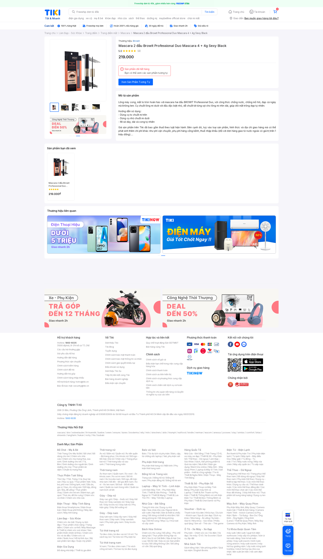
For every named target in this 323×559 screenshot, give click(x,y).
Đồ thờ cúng (153, 521)
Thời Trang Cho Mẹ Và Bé (69, 453)
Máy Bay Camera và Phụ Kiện (245, 522)
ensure (116, 432)
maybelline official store (172, 18)
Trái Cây (61, 479)
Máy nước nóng (245, 461)
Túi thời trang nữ (109, 530)
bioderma (134, 432)
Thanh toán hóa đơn (194, 512)
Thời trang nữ (107, 449)
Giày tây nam (120, 516)
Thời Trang (210, 453)
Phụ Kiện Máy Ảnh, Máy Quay (241, 507)
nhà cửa (122, 18)
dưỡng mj (152, 18)
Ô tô (201, 535)
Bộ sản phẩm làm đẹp (75, 539)
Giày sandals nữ (116, 502)
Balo (144, 453)
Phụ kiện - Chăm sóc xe (196, 533)
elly (142, 432)
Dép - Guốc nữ (121, 499)
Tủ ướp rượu (257, 464)
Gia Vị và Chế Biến (156, 538)
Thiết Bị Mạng (158, 495)
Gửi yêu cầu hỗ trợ (66, 353)
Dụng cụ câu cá (240, 484)
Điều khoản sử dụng (114, 367)
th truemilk (91, 432)
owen (109, 432)
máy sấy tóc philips (247, 535)
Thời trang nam (108, 470)
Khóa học (209, 512)
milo (148, 432)
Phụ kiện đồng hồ (156, 480)
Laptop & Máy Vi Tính (207, 469)
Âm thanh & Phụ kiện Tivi (239, 453)
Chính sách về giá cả (156, 359)
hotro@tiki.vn (82, 382)
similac (241, 432)
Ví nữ (130, 534)
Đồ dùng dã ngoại (246, 476)
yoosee (226, 432)
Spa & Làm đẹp (205, 515)
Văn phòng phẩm (209, 547)
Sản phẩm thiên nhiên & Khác (74, 531)
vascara (61, 432)
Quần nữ (120, 453)
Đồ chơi (87, 453)
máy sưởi (231, 533)
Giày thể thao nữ (251, 492)
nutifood (182, 432)
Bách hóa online (199, 467)
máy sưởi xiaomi (249, 543)
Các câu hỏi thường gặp (68, 349)
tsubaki (100, 435)
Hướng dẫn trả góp (66, 373)
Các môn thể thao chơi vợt (246, 488)
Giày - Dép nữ (108, 495)
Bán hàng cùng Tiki (155, 347)
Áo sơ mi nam (118, 476)
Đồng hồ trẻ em (173, 480)
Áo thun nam (106, 473)
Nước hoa (68, 538)
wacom (208, 432)
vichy (88, 435)
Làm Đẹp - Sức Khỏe (69, 518)
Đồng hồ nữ (158, 477)
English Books (201, 550)
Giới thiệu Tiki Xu (113, 371)
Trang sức (147, 477)
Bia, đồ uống (68, 490)
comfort (250, 432)
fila (93, 435)
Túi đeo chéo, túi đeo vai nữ (113, 534)
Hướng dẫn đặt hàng (67, 357)
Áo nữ (102, 453)
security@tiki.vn (81, 386)
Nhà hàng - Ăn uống (200, 518)
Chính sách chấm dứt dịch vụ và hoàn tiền (164, 386)
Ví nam (103, 546)
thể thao (140, 18)
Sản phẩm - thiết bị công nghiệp (203, 471)
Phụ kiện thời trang (153, 462)
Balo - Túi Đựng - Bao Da (245, 515)
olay (234, 432)
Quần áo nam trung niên (117, 487)
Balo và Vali (149, 449)
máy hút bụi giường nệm (244, 545)
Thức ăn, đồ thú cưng (73, 495)
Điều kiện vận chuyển (115, 383)
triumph (172, 432)
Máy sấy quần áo (241, 464)
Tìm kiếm (209, 11)
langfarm (71, 435)
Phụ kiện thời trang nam (160, 467)
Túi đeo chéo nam (116, 546)
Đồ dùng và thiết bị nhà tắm (162, 515)
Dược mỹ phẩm (84, 541)
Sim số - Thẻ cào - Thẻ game (209, 523)
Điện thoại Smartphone (68, 507)
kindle (191, 432)
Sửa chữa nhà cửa (156, 510)
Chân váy (120, 459)
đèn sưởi (241, 533)
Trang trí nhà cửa (150, 507)
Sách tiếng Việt (191, 547)
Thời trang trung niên (115, 464)
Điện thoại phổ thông (73, 510)
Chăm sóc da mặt (65, 522)
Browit (136, 40)
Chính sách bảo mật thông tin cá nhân (123, 359)
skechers (156, 432)
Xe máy (193, 535)
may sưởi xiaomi (242, 541)
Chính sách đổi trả (65, 369)
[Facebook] (230, 344)
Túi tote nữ (117, 537)
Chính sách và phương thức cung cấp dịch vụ (164, 379)
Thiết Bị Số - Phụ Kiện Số (198, 483)
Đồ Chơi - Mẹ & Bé (67, 449)
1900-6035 (71, 343)
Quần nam (118, 473)
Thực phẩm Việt (82, 482)
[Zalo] (244, 344)
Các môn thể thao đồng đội (246, 487)
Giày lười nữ (124, 504)
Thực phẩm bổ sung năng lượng (246, 493)
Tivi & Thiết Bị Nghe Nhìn (201, 473)
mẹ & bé (98, 18)
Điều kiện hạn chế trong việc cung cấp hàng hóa (164, 365)
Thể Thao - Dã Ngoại (239, 470)
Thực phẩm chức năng (73, 525)
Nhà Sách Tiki (192, 544)
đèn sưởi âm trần (241, 551)
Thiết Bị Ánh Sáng (245, 510)
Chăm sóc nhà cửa (75, 498)
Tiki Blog (109, 347)
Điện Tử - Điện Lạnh (238, 449)
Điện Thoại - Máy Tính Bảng (73, 503)
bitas (258, 432)
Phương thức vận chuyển (69, 361)
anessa (217, 432)
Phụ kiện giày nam (114, 522)
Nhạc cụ (165, 521)
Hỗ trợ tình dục (81, 538)
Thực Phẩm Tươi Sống (70, 475)
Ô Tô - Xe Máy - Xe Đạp (198, 529)
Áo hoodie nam (112, 479)
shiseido (61, 435)
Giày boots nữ (111, 504)
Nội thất (156, 512)
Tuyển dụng (111, 351)
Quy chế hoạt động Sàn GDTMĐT (162, 343)
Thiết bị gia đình (83, 550)
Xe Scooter (210, 535)
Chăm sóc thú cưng (151, 533)
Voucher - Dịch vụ (194, 509)
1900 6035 (70, 418)
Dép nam (114, 519)
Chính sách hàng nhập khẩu (70, 377)
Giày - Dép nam (109, 513)
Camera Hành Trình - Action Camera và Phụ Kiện (245, 513)
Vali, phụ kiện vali (172, 456)
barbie (101, 432)
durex (125, 432)
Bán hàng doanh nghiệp (116, 379)
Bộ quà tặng (156, 546)
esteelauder (78, 432)
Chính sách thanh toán (157, 370)
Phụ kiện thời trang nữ (152, 465)
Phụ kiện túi (130, 537)
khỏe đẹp (110, 18)
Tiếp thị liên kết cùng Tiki (117, 375)
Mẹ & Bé (203, 464)
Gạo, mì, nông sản (73, 487)
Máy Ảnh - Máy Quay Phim (242, 503)
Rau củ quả (67, 482)
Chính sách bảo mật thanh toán (120, 355)
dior (68, 432)
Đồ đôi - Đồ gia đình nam (121, 482)
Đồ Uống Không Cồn (159, 543)
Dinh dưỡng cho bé (72, 461)
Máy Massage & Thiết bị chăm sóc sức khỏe (76, 528)
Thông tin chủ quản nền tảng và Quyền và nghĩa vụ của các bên (165, 393)
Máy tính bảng (70, 512)
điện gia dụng (76, 18)
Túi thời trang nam (110, 542)
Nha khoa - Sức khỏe (202, 521)
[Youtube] (237, 344)
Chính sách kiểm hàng (68, 365)
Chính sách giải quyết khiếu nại (120, 363)
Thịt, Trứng (72, 479)
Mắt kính (168, 465)
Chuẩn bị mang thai (72, 469)
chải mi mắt (193, 18)
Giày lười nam (106, 516)
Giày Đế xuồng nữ (118, 507)
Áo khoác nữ (122, 456)
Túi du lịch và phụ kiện (159, 453)
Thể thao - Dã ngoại (198, 459)
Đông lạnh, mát (77, 484)
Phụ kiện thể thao (246, 479)
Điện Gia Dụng (65, 546)
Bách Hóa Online (152, 529)
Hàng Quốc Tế (192, 449)
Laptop (169, 498)
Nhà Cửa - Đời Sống (153, 503)
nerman (199, 432)
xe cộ (89, 18)
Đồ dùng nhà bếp (65, 550)
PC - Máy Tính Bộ (155, 498)
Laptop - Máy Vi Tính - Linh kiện (161, 486)
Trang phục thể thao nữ (238, 473)
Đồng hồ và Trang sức (155, 474)
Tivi (234, 461)
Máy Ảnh (252, 523)
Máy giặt (236, 459)
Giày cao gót (106, 499)
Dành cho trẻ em (72, 492)
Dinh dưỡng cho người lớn (75, 464)
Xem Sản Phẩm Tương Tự (135, 82)
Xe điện (213, 533)
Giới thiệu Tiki (111, 343)
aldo (165, 432)
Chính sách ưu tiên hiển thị (158, 374)
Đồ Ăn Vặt (152, 541)
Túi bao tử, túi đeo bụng (125, 549)
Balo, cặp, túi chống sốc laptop (161, 454)
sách (131, 18)
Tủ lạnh (236, 456)
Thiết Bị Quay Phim (244, 521)
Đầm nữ (110, 453)
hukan (81, 435)
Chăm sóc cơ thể (72, 527)
